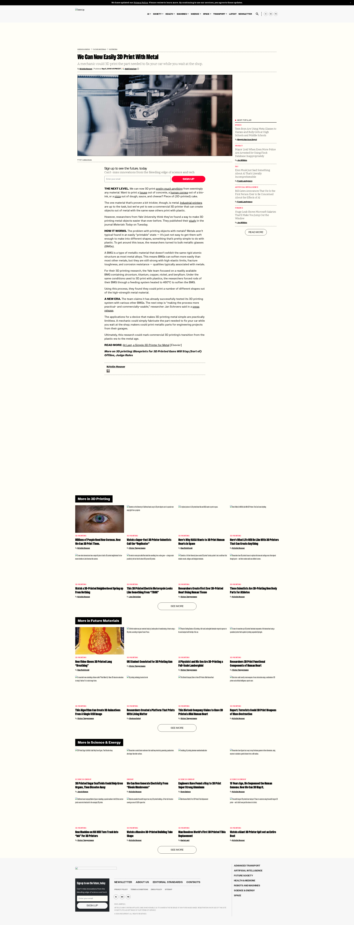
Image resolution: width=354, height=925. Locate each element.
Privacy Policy (141, 3)
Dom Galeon (186, 792)
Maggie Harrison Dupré (247, 139)
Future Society (243, 875)
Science (195, 14)
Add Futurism (130, 69)
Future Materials (99, 49)
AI (148, 14)
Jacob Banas (82, 792)
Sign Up (188, 179)
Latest (233, 14)
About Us (142, 882)
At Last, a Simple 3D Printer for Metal (146, 345)
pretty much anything (169, 188)
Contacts (193, 882)
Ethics (238, 125)
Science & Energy (83, 49)
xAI (236, 166)
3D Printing (113, 49)
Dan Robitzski (186, 548)
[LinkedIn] (108, 370)
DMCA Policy (156, 889)
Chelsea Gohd (135, 718)
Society (157, 14)
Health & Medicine (244, 880)
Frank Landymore (244, 181)
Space (206, 14)
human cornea (179, 192)
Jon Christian (135, 597)
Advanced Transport (247, 865)
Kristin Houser (86, 69)
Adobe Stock (87, 160)
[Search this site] (257, 14)
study (192, 220)
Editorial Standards (168, 882)
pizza (117, 196)
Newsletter (245, 14)
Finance (239, 208)
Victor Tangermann (137, 548)
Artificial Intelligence (246, 187)
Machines (182, 14)
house (143, 192)
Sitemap (168, 889)
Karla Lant (185, 840)
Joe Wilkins (242, 160)
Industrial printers (191, 202)
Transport (219, 14)
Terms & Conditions (139, 889)
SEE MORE (177, 606)
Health (169, 14)
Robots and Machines (247, 885)
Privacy (239, 146)
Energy (130, 779)
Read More (255, 232)
